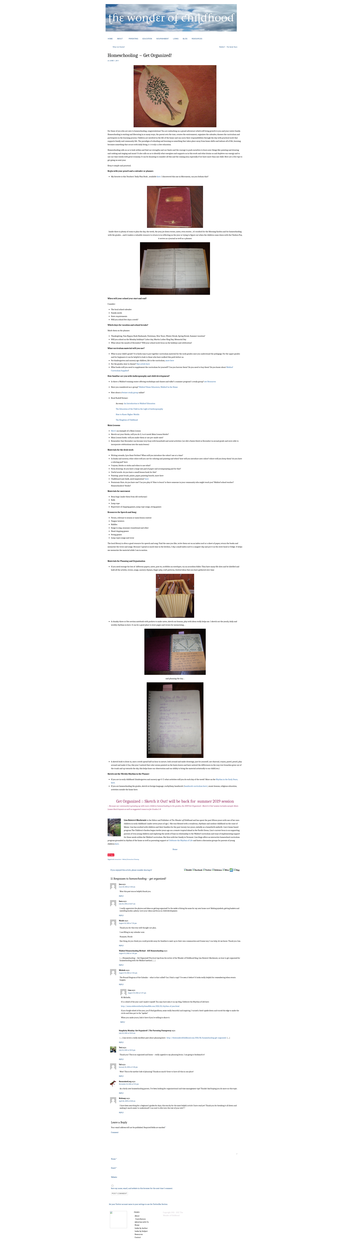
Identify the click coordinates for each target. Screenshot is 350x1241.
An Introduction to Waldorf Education (139, 403)
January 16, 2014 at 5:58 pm (128, 1067)
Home (175, 849)
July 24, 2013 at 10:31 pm (127, 1050)
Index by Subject (141, 1231)
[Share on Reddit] (188, 870)
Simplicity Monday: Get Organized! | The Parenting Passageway (145, 1030)
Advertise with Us (142, 1222)
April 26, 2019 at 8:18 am (127, 1101)
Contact (138, 1237)
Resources (139, 1234)
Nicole (121, 921)
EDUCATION (147, 38)
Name (114, 1159)
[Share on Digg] (236, 870)
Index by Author (141, 1228)
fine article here (143, 364)
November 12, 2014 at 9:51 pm (129, 1084)
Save (112, 855)
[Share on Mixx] (225, 870)
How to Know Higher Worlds (127, 414)
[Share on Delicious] (217, 870)
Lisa (129, 990)
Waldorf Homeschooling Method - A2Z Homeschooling (141, 951)
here (147, 479)
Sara (121, 901)
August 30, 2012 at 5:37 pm (137, 993)
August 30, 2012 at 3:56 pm (128, 973)
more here (169, 360)
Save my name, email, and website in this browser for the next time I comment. (142, 1188)
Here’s (113, 431)
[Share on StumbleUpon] (231, 870)
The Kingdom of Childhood (127, 420)
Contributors (140, 1219)
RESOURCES (197, 38)
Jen (120, 884)
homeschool (118, 859)
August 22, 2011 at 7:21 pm (128, 923)
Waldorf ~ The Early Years (228, 47)
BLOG (185, 38)
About (137, 1216)
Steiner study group (130, 392)
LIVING (175, 38)
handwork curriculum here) (196, 786)
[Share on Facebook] (197, 870)
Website (114, 1177)
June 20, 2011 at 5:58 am (127, 887)
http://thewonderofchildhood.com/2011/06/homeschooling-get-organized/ (197, 1038)
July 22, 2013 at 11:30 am (127, 1033)
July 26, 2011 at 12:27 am (127, 904)
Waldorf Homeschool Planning (130, 859)
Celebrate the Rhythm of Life (181, 840)
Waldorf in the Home (169, 387)
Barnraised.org (125, 1081)
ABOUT (120, 38)
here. (159, 176)
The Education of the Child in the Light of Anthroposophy (139, 409)
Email (114, 1168)
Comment (115, 1132)
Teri (120, 1047)
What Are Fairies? (119, 47)
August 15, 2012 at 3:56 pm (128, 953)
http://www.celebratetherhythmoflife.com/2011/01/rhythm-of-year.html (150, 1006)
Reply (121, 896)
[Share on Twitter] (207, 870)
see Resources (210, 381)
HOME (110, 38)
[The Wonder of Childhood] (171, 31)
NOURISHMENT (162, 38)
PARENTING (133, 38)
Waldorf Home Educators (149, 387)
